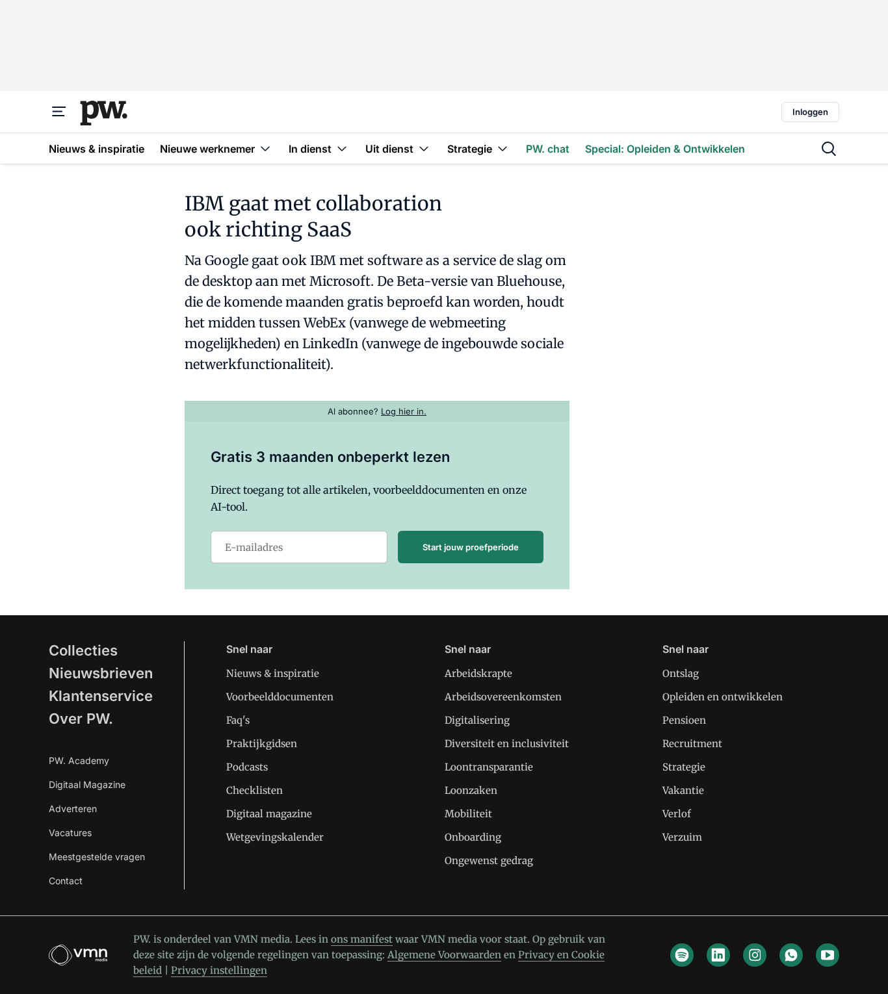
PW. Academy (79, 760)
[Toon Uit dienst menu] (424, 148)
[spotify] (682, 955)
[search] (828, 149)
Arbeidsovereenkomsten (503, 697)
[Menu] (59, 112)
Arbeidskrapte (478, 673)
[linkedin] (718, 955)
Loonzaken (471, 790)
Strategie (683, 767)
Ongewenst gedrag (489, 860)
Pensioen (684, 720)
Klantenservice (101, 695)
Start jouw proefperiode (471, 547)
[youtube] (827, 955)
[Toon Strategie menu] (502, 148)
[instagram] (754, 955)
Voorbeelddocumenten (279, 697)
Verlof (676, 814)
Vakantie (683, 790)
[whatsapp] (791, 955)
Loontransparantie (489, 767)
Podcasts (247, 767)
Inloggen (810, 112)
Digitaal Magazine (87, 784)
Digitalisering (477, 720)
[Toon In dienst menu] (342, 148)
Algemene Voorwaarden (444, 955)
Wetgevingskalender (275, 837)
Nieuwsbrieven (101, 673)
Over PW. (81, 718)
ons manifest (362, 939)
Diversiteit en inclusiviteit (507, 743)
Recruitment (692, 743)
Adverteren (73, 808)
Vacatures (70, 832)
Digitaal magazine (269, 814)
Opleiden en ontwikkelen (722, 697)
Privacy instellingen (219, 970)
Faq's (238, 720)
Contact (66, 880)
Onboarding (473, 837)
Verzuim (682, 837)
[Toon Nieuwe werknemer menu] (265, 148)
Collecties (83, 650)
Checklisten (254, 790)
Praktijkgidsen (261, 743)
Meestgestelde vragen (97, 856)
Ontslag (680, 673)
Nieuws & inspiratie (272, 673)
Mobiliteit (468, 814)
